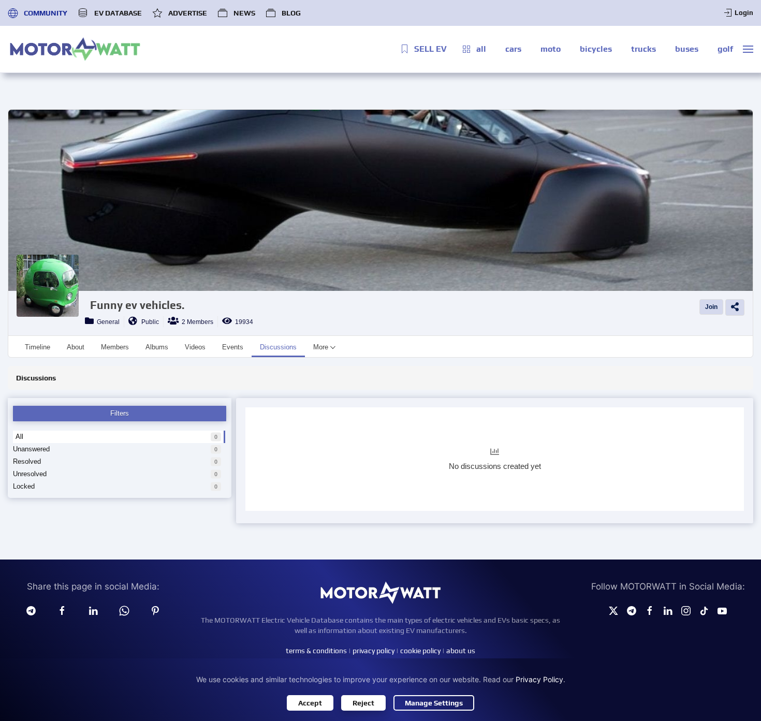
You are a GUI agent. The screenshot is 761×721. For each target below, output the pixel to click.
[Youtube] (722, 610)
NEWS (244, 13)
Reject (363, 703)
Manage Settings (434, 703)
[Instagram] (686, 610)
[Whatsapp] (124, 610)
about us (460, 650)
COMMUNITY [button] (45, 13)
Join (711, 307)
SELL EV (430, 49)
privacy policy (373, 650)
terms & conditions (316, 650)
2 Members (196, 322)
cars (513, 49)
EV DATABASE (117, 13)
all (481, 49)
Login (744, 13)
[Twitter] (613, 610)
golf (725, 49)
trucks (643, 49)
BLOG (291, 13)
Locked (24, 486)
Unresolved (30, 474)
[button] (748, 49)
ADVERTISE (187, 13)
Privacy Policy (539, 679)
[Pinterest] (155, 610)
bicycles (596, 49)
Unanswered (31, 449)
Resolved (27, 461)
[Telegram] (31, 610)
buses (686, 49)
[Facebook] (650, 610)
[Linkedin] (93, 610)
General (107, 322)
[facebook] (62, 610)
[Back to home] (75, 49)
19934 (242, 322)
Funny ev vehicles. (137, 305)
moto (550, 49)
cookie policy (420, 650)
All (19, 436)
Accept (310, 703)
